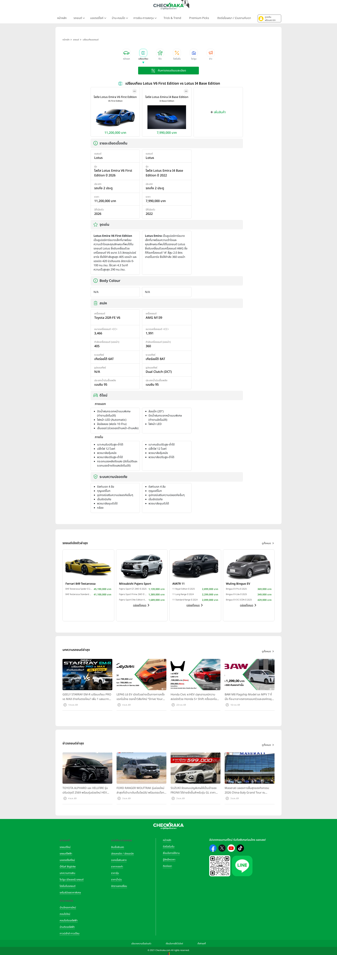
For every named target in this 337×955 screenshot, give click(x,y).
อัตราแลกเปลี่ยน (119, 886)
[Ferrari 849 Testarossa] (88, 566)
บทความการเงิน (67, 873)
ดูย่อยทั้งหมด (139, 605)
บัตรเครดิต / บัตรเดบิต (122, 853)
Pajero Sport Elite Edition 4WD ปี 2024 (133, 599)
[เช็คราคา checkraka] (168, 6)
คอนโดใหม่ (65, 914)
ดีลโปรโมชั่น (168, 846)
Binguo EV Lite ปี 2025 (236, 594)
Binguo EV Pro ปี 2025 (236, 588)
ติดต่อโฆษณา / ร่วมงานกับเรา (234, 18)
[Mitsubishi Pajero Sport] (142, 566)
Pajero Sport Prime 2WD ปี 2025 (133, 594)
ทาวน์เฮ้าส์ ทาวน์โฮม (70, 933)
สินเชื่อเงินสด (117, 847)
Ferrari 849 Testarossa (80, 584)
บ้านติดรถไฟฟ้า (67, 927)
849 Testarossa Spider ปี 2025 (78, 588)
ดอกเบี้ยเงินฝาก (119, 860)
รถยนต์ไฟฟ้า (66, 853)
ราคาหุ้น (115, 873)
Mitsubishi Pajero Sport (135, 584)
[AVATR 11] (195, 566)
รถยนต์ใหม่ (65, 847)
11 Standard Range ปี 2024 (185, 599)
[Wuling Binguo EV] (249, 566)
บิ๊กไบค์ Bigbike (68, 866)
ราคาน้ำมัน (116, 879)
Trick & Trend (172, 18)
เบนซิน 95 (100, 384)
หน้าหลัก (62, 18)
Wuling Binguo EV (238, 584)
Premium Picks (199, 18)
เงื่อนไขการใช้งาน (171, 853)
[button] (269, 18)
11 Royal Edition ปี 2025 (183, 588)
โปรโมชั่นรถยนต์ (67, 886)
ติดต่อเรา (167, 866)
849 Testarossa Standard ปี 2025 (78, 594)
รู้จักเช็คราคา (169, 859)
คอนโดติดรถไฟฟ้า (69, 920)
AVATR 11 (178, 584)
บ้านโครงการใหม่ (68, 907)
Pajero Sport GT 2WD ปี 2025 (133, 588)
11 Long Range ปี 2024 (183, 594)
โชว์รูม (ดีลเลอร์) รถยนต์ (72, 879)
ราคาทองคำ (117, 866)
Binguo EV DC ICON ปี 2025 (239, 599)
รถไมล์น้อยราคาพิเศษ (70, 892)
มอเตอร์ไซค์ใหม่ (67, 860)
